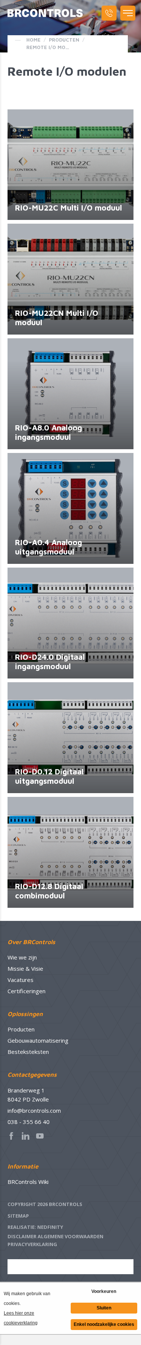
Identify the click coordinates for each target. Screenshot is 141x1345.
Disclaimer (22, 1236)
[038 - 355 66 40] (109, 13)
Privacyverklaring (32, 1244)
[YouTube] (42, 1136)
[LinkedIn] (28, 1136)
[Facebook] (14, 1136)
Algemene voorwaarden (70, 1236)
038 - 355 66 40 (29, 1121)
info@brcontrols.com (34, 1110)
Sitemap (18, 1215)
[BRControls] (45, 13)
